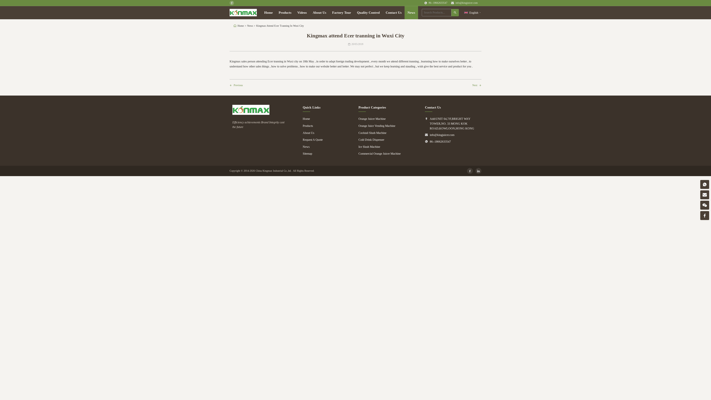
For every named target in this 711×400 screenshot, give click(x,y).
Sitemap (307, 153)
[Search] (455, 12)
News (411, 12)
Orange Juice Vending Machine (376, 125)
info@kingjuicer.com (466, 2)
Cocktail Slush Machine (372, 132)
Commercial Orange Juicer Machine (379, 153)
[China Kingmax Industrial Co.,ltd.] (250, 113)
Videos (302, 12)
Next (474, 85)
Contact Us (394, 12)
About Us (319, 12)
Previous (238, 85)
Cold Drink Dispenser (371, 139)
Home (268, 12)
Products (285, 12)
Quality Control (368, 12)
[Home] (243, 12)
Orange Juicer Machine (372, 118)
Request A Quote (313, 139)
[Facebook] (470, 171)
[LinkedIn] (478, 171)
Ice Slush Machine (369, 146)
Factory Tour (341, 12)
